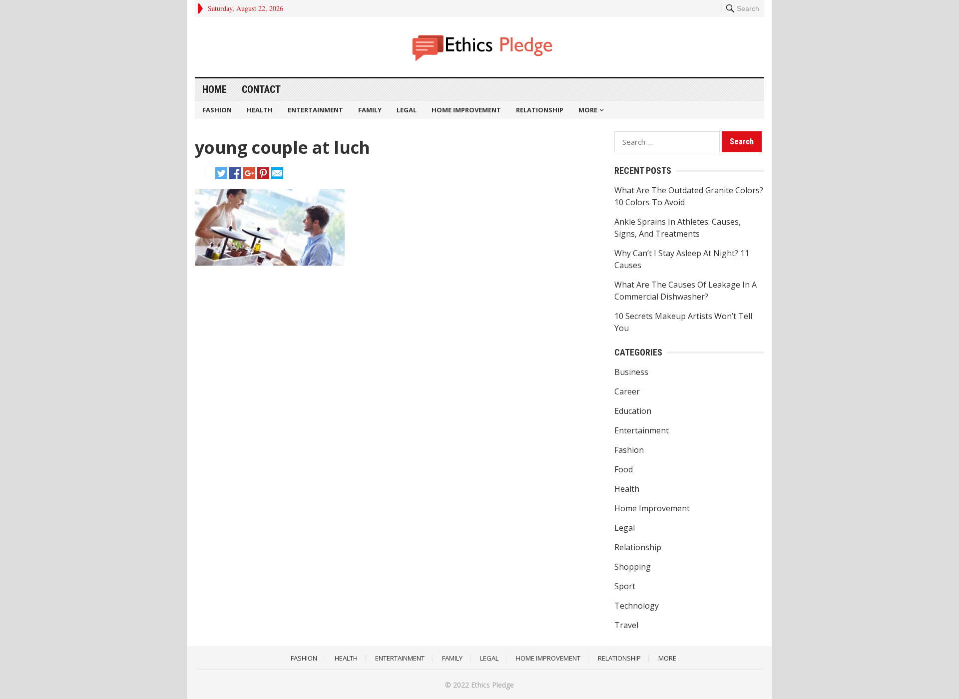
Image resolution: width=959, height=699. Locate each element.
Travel (626, 625)
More (587, 109)
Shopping (632, 566)
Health (260, 109)
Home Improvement (466, 109)
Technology (636, 605)
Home (214, 89)
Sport (624, 586)
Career (627, 391)
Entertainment (315, 109)
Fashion (217, 109)
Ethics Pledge (492, 685)
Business (631, 371)
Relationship (539, 109)
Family (370, 109)
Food (623, 469)
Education (632, 410)
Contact (261, 89)
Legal (407, 109)
